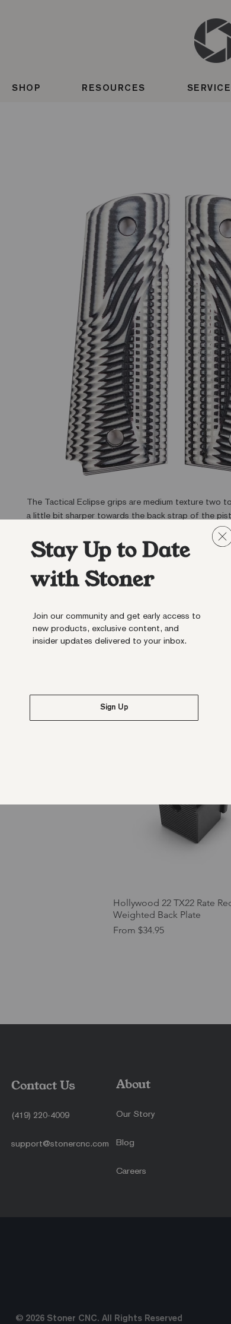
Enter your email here (90, 709)
